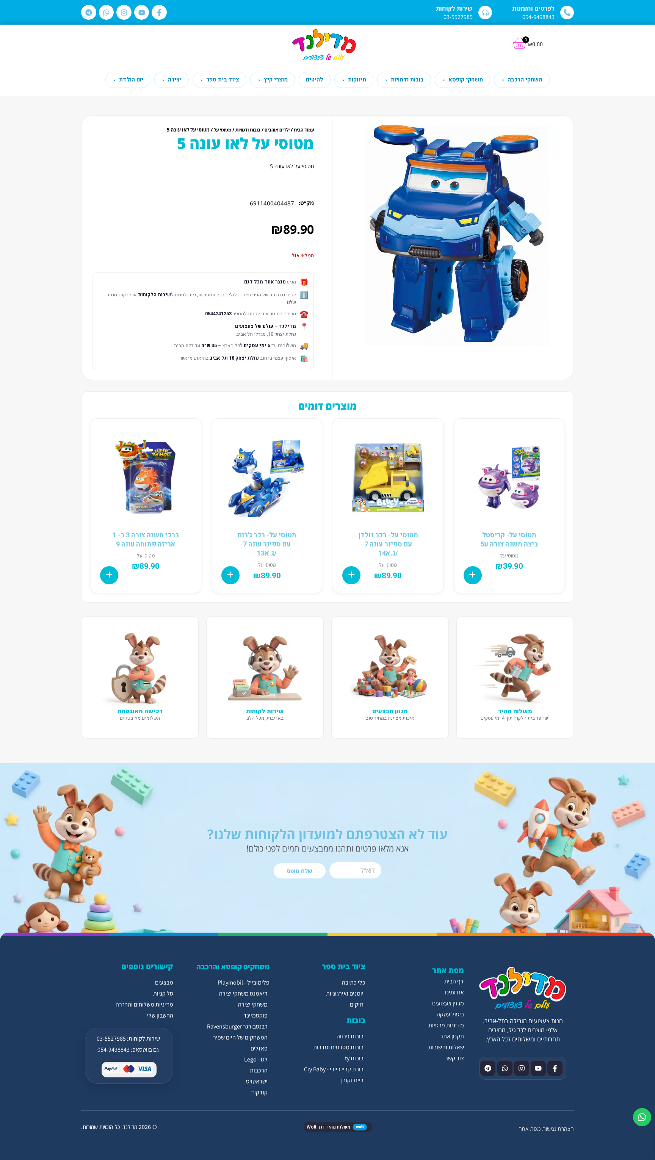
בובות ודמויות (247, 130)
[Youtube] (141, 12)
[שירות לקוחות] (485, 12)
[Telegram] (88, 12)
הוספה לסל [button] (473, 575)
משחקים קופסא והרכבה (233, 967)
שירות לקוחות (454, 8)
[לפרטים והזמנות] (567, 12)
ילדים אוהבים (277, 130)
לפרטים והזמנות (533, 8)
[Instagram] (124, 12)
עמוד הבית (304, 130)
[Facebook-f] (159, 12)
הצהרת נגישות (558, 1129)
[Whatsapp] (106, 12)
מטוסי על (222, 130)
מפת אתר (530, 1129)
